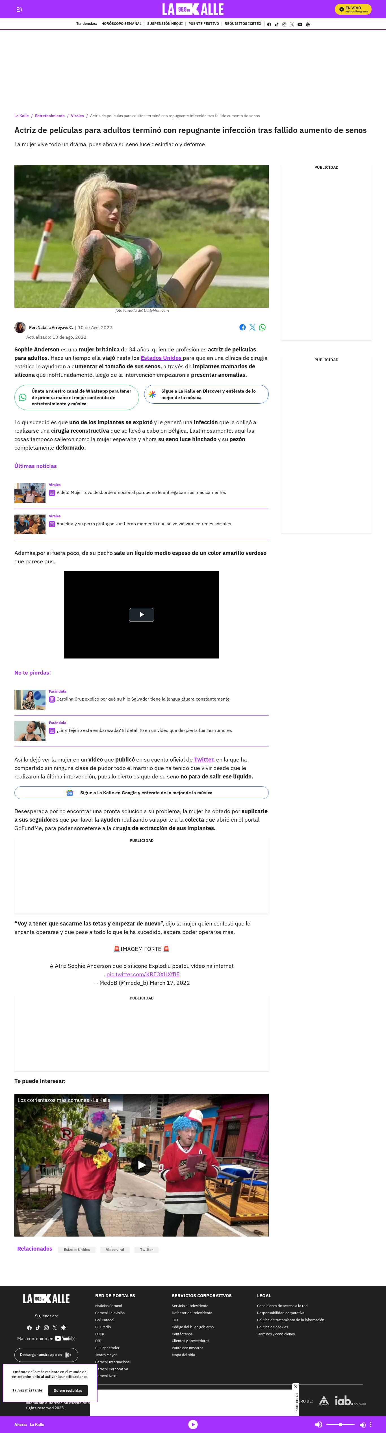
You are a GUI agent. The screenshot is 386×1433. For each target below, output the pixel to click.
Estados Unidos (77, 1249)
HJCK (99, 1334)
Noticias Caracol (108, 1306)
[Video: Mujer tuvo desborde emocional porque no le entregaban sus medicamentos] (29, 493)
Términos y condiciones (276, 1334)
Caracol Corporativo (111, 1369)
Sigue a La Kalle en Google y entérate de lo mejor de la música (146, 792)
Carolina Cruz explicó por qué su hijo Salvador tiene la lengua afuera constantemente (143, 699)
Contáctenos (182, 1334)
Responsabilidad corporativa (280, 1313)
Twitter (146, 1249)
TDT (175, 1320)
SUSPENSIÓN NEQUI (165, 24)
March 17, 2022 (170, 982)
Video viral (115, 1249)
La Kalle (21, 116)
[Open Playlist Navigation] (371, 1424)
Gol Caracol (104, 1320)
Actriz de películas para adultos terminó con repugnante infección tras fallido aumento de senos (175, 116)
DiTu (98, 1341)
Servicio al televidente (190, 1306)
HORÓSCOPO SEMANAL (121, 24)
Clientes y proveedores (190, 1341)
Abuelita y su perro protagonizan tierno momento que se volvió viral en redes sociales (144, 523)
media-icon (193, 1424)
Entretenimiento (50, 116)
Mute (318, 1424)
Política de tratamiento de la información (290, 1320)
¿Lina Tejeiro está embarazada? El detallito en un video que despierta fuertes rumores (144, 730)
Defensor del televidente (192, 1313)
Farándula (57, 691)
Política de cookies (272, 1327)
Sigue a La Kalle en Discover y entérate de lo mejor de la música (208, 394)
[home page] (193, 9)
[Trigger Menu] (19, 9)
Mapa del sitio (183, 1355)
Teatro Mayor (106, 1355)
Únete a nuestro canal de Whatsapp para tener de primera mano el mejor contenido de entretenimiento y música (81, 397)
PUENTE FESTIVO (203, 24)
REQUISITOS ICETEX (243, 24)
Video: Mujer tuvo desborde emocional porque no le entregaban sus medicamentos (141, 492)
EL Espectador (107, 1348)
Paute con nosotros (187, 1348)
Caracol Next (106, 1376)
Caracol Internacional (113, 1362)
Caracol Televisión (110, 1313)
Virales (77, 116)
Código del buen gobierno (193, 1327)
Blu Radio (103, 1327)
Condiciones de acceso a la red (282, 1306)
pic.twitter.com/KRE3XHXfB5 (143, 974)
